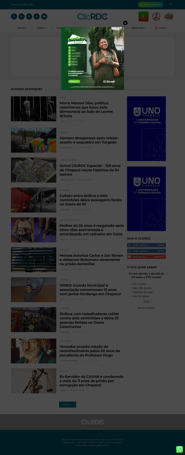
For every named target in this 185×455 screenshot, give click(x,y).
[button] (125, 23)
